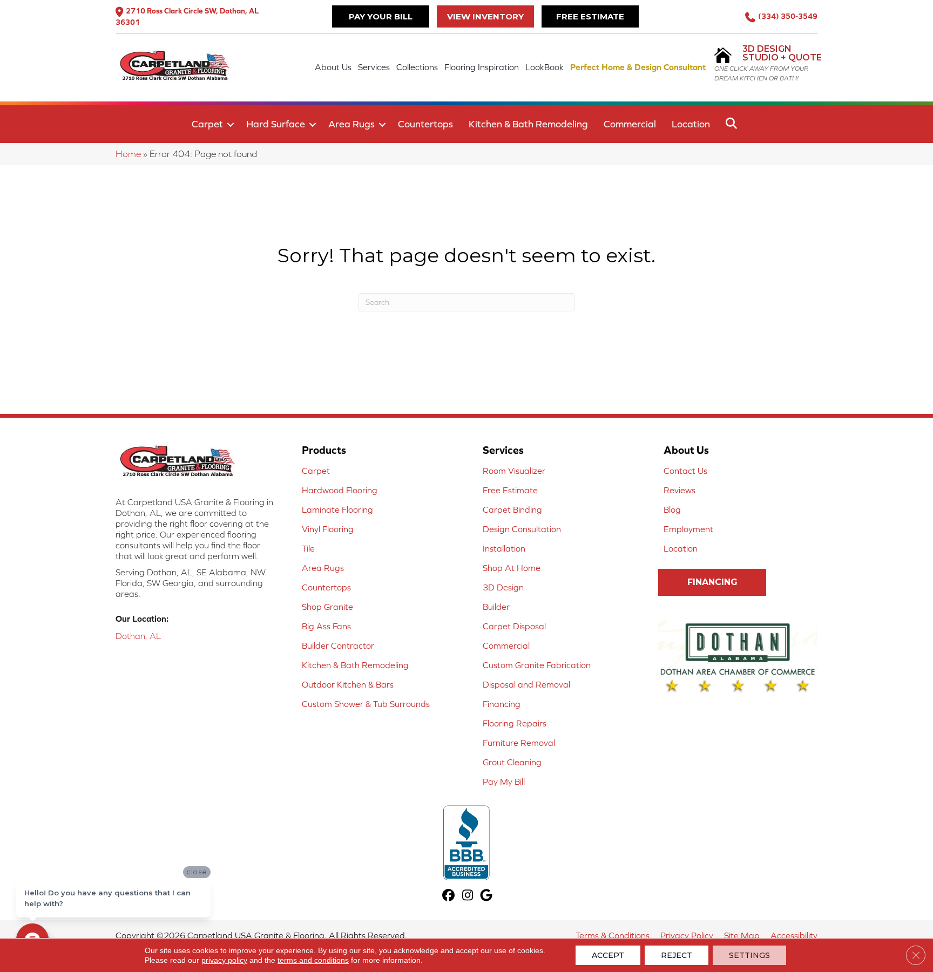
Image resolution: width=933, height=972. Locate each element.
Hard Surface (275, 124)
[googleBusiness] (487, 896)
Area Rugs (351, 124)
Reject (676, 955)
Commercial (630, 124)
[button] (230, 124)
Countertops (425, 124)
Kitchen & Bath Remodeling (528, 124)
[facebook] (449, 896)
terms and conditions (313, 960)
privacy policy (224, 960)
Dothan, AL (138, 636)
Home (128, 153)
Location (691, 124)
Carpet (207, 124)
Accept (608, 955)
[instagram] (468, 896)
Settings (749, 955)
